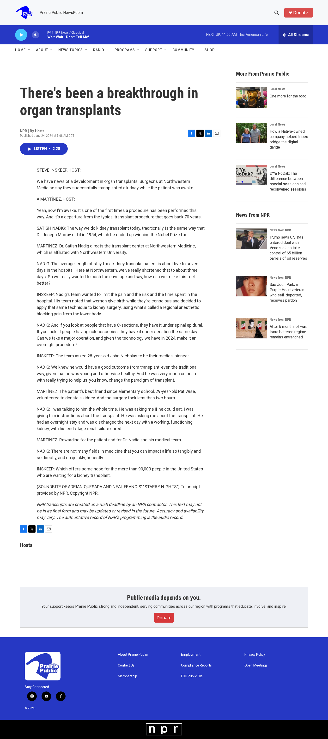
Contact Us (126, 665)
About (42, 50)
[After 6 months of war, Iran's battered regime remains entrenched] (251, 328)
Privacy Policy (254, 654)
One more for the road (288, 96)
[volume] (35, 35)
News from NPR (280, 230)
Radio (98, 50)
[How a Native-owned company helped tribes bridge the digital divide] (251, 133)
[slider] (43, 34)
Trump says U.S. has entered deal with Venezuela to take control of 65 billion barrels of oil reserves (288, 248)
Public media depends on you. (164, 597)
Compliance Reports (196, 665)
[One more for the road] (251, 97)
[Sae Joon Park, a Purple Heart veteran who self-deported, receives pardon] (251, 286)
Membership (127, 676)
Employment (190, 654)
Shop (210, 50)
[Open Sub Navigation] (29, 50)
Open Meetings (255, 665)
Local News (277, 89)
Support (153, 50)
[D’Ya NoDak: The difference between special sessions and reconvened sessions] (251, 175)
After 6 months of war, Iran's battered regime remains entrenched (288, 331)
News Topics (70, 50)
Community (183, 50)
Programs (125, 50)
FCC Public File (192, 676)
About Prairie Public (133, 654)
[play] (21, 35)
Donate (300, 12)
